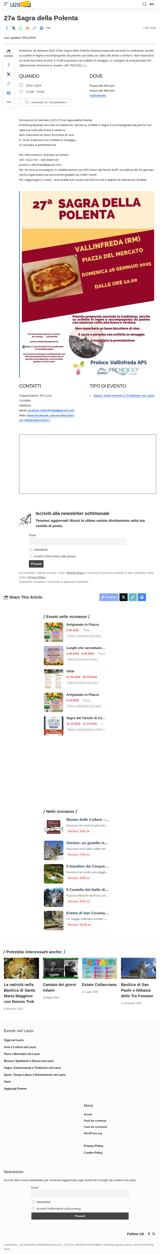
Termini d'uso (75, 573)
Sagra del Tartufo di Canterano (90, 718)
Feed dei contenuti (95, 1120)
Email (32, 535)
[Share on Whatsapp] (20, 28)
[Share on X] (13, 28)
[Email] (27, 28)
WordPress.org (93, 1133)
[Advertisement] (80, 774)
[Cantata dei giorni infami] (60, 968)
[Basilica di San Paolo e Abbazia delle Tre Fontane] (138, 968)
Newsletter (41, 549)
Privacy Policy (36, 577)
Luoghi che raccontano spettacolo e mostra (100, 648)
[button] (7, 4)
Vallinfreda (98, 95)
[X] (153, 1233)
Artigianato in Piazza (82, 624)
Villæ (70, 671)
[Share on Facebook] (6, 28)
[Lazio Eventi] (21, 4)
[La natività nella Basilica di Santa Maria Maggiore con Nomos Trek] (21, 968)
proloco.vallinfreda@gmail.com (51, 410)
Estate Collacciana (99, 984)
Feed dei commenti (95, 1126)
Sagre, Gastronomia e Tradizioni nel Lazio (124, 395)
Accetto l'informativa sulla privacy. (55, 556)
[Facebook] (149, 1233)
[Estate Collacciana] (99, 968)
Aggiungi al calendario (48, 102)
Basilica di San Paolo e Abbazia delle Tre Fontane (137, 990)
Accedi (88, 1114)
